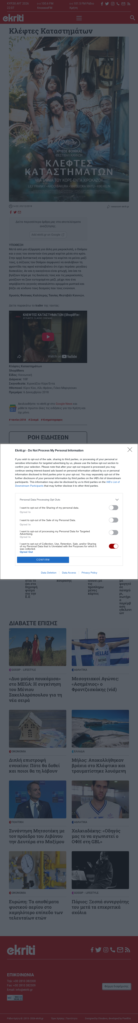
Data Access (69, 572)
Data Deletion (48, 572)
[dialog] (69, 511)
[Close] (131, 450)
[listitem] (69, 500)
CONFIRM (43, 559)
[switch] (113, 507)
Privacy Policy (89, 572)
